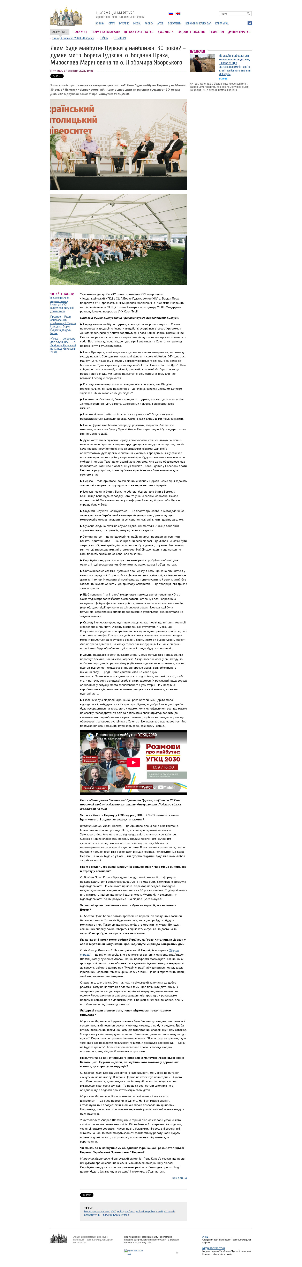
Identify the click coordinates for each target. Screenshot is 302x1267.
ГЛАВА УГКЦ (80, 32)
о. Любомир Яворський (149, 1211)
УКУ (113, 1211)
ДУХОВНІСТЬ (165, 32)
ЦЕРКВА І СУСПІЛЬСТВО (138, 32)
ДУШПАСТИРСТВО (239, 32)
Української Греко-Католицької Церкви (120, 15)
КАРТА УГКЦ (221, 23)
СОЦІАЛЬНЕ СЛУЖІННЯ (191, 32)
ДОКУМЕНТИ (174, 23)
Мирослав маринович (96, 1211)
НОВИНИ (100, 23)
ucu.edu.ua (179, 1177)
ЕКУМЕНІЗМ (217, 32)
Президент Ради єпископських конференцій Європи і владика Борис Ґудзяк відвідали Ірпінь (63, 325)
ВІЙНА (104, 38)
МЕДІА (137, 23)
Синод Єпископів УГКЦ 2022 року (73, 38)
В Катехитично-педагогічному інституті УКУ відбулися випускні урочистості (62, 304)
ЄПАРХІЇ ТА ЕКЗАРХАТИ (105, 32)
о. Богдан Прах (126, 1211)
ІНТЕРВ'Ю (124, 23)
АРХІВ (160, 23)
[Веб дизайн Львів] (178, 1252)
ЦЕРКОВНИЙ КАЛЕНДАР (198, 23)
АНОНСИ (149, 23)
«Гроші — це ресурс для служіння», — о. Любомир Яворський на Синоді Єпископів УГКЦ (63, 345)
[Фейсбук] (249, 23)
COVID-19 (120, 38)
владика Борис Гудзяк (116, 1215)
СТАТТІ (111, 23)
